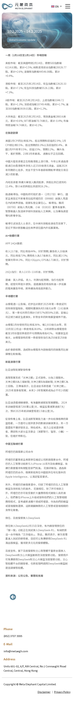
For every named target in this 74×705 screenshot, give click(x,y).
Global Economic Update (22, 39)
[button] (13, 597)
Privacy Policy (62, 692)
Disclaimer (44, 692)
